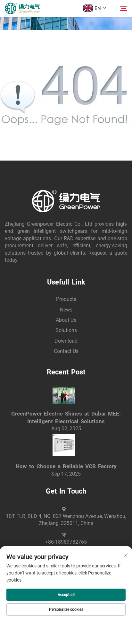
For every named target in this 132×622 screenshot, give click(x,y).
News (66, 310)
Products (66, 299)
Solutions (66, 330)
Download (66, 341)
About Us (66, 320)
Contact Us (66, 351)
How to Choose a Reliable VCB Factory (66, 466)
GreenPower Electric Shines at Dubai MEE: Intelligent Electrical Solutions (66, 417)
